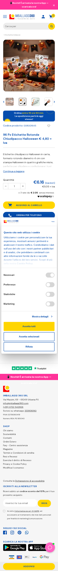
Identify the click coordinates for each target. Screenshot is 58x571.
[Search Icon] (32, 16)
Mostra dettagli (40, 316)
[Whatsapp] (27, 532)
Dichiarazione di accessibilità (29, 481)
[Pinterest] (19, 532)
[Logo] (22, 16)
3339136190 (31, 410)
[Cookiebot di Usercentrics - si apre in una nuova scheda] (41, 222)
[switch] (50, 284)
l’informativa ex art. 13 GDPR (27, 511)
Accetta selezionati (29, 336)
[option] (29, 65)
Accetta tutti (29, 326)
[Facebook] (5, 532)
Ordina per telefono (29, 215)
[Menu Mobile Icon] (5, 16)
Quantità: (8, 179)
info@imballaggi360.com (15, 403)
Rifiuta (29, 346)
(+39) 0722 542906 (13, 407)
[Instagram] (12, 532)
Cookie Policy (25, 263)
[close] (53, 5)
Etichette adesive (12, 35)
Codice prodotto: (13, 125)
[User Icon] (43, 16)
